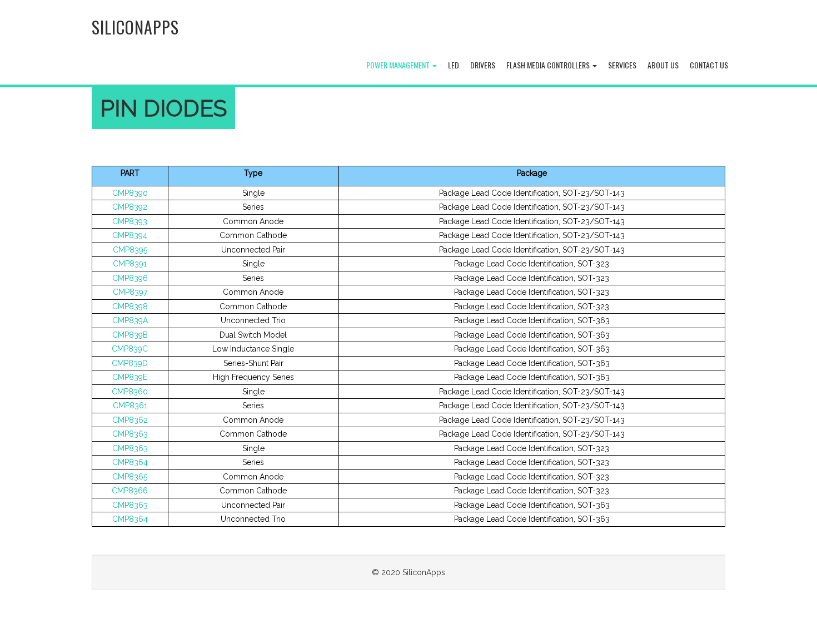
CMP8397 (130, 292)
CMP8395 (130, 249)
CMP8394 (129, 235)
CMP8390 (130, 193)
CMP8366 (130, 490)
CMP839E (129, 377)
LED (453, 65)
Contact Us (709, 65)
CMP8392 (129, 206)
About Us (663, 65)
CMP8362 (130, 420)
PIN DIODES (163, 108)
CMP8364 (130, 462)
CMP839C (130, 348)
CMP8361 (130, 405)
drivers (482, 65)
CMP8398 (130, 306)
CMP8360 (130, 391)
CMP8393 (129, 221)
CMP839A (130, 320)
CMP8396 (130, 278)
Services (622, 65)
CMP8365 (129, 476)
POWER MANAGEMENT (398, 65)
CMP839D (130, 363)
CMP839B (130, 334)
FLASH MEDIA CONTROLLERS (548, 65)
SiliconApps (135, 26)
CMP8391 (130, 263)
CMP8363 (130, 433)
